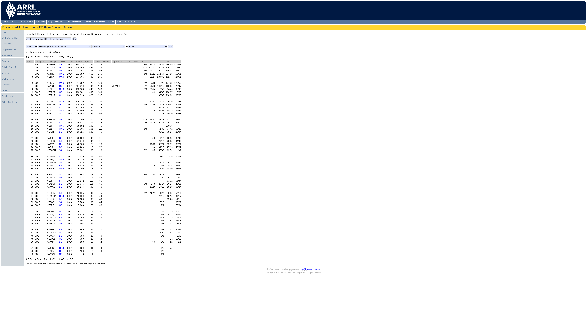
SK (60, 150)
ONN (61, 110)
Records (6, 84)
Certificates (99, 21)
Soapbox (6, 61)
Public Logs (7, 96)
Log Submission (56, 21)
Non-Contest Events (127, 21)
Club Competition (10, 38)
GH (60, 64)
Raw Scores (8, 55)
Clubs (111, 21)
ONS (61, 71)
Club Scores (8, 79)
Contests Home (25, 21)
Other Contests (9, 102)
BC (60, 122)
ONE (61, 74)
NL (60, 67)
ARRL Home (9, 21)
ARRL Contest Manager (311, 269)
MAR (61, 77)
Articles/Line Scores (11, 67)
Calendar (40, 21)
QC (60, 86)
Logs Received (74, 21)
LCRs (4, 90)
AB (60, 165)
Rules (4, 32)
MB (60, 107)
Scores (87, 21)
